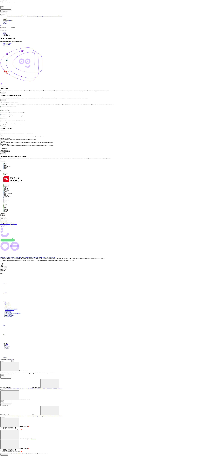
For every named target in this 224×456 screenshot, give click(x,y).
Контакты (5, 23)
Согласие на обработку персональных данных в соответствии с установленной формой (44, 16)
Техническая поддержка (7, 20)
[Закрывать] (9, 366)
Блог (4, 334)
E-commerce (7, 307)
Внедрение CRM (8, 316)
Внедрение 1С (8, 306)
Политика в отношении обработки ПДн (20, 257)
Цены (4, 22)
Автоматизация (8, 312)
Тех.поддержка (8, 304)
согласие (18, 453)
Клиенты (7, 347)
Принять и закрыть (4, 454)
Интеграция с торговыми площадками (12, 313)
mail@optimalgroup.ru (12, 224)
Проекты (4, 19)
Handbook (7, 348)
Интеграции (7, 303)
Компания (5, 18)
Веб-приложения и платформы (11, 309)
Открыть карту (3, 220)
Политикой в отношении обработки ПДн (15, 16)
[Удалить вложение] (49, 383)
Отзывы (6, 344)
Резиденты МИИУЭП (51, 257)
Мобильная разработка (9, 315)
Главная (4, 283)
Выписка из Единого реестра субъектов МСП (37, 257)
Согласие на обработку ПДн (6, 257)
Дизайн (6, 305)
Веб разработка (8, 311)
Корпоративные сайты (9, 310)
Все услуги (5, 21)
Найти (13, 27)
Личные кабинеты (8, 314)
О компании (7, 346)
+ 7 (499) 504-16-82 (4, 224)
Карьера (6, 345)
